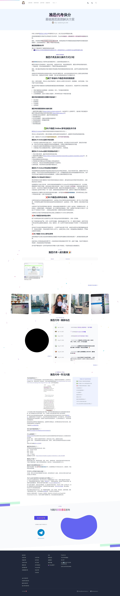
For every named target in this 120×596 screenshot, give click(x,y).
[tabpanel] (60, 273)
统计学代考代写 (25, 585)
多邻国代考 (24, 567)
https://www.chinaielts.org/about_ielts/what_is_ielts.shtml (49, 455)
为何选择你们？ (79, 388)
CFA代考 (37, 572)
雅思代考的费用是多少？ (81, 399)
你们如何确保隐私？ (80, 390)
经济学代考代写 (25, 580)
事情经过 (47, 481)
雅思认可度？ (79, 397)
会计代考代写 (25, 578)
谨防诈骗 (50, 562)
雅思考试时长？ (79, 394)
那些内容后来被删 (59, 486)
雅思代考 (24, 565)
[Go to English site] (92, 2)
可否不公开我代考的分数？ (81, 401)
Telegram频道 (64, 557)
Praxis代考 (37, 567)
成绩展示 (50, 560)
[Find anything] (96, 2)
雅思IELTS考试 (43, 33)
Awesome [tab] (68, 259)
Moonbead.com (30, 379)
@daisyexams (41, 538)
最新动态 (50, 557)
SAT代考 (37, 560)
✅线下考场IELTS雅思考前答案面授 (83, 381)
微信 (40, 518)
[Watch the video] (60, 303)
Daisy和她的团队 (35, 425)
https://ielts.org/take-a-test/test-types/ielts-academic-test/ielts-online (63, 156)
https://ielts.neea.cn (58, 113)
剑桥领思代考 (25, 570)
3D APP (62, 560)
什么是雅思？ (79, 392)
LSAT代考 (37, 557)
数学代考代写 (25, 583)
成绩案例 (45, 491)
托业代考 (37, 570)
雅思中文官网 (37, 443)
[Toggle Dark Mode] (88, 2)
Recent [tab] (52, 259)
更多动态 (95, 365)
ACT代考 (37, 562)
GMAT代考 (24, 562)
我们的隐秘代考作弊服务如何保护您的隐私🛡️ (40, 430)
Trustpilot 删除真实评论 (54, 482)
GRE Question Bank (66, 566)
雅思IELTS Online (37, 131)
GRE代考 (24, 557)
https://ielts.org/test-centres (51, 111)
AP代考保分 (37, 565)
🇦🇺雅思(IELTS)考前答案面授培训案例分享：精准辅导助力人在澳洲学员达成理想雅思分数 (58, 50)
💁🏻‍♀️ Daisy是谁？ (51, 565)
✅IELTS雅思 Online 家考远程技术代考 (84, 383)
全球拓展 (49, 356)
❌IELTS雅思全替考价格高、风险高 (83, 385)
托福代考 (24, 560)
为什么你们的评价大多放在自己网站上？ (84, 403)
